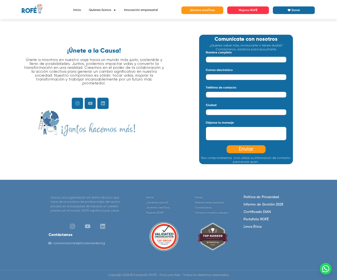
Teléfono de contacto (222, 87)
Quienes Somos (100, 10)
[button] (326, 269)
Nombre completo (220, 52)
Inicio (77, 10)
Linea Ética (253, 227)
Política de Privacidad (261, 197)
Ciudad (212, 105)
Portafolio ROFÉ (256, 219)
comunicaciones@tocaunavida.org (79, 243)
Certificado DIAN (257, 212)
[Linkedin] (103, 103)
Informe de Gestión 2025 (263, 204)
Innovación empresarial (141, 10)
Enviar (246, 149)
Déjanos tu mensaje (221, 122)
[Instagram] (77, 103)
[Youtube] (90, 103)
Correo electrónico (220, 70)
